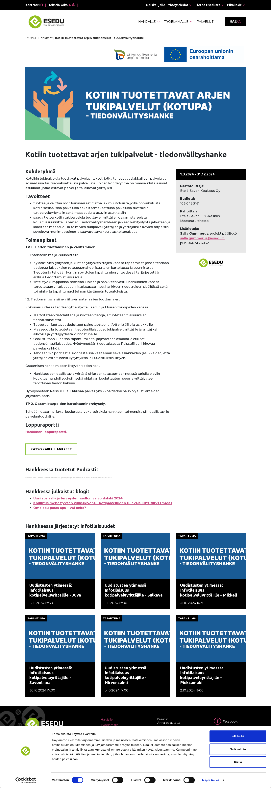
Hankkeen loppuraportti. (46, 432)
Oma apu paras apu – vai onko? (59, 508)
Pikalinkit (234, 5)
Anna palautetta (169, 723)
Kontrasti (32, 5)
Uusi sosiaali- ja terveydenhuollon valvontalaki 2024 (78, 498)
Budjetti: (187, 199)
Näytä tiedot (210, 780)
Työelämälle (176, 22)
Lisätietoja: (189, 229)
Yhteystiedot (178, 5)
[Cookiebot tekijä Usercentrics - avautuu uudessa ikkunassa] (25, 780)
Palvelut (205, 22)
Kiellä (238, 762)
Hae (233, 21)
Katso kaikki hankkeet (51, 449)
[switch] (117, 780)
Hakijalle (147, 22)
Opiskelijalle (155, 5)
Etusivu (30, 38)
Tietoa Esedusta (207, 5)
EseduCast (30, 477)
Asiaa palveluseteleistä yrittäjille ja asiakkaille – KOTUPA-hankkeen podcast (75, 477)
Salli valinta (238, 749)
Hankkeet (45, 38)
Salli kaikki (238, 736)
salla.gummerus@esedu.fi (202, 238)
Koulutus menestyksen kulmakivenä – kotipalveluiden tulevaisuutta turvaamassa (102, 503)
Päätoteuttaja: (192, 186)
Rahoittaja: (189, 211)
